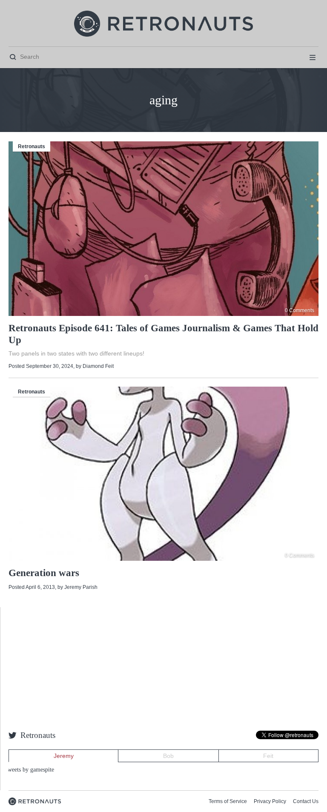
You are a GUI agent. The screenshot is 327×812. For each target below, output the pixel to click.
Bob (168, 755)
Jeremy (64, 755)
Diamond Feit (98, 366)
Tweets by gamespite (29, 769)
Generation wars (44, 573)
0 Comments (299, 310)
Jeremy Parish (81, 587)
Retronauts (31, 146)
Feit (268, 755)
